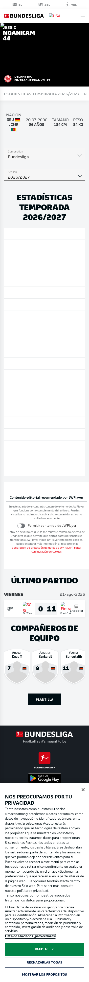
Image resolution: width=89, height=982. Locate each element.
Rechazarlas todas (44, 962)
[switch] (21, 525)
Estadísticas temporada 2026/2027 (42, 93)
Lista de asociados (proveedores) (30, 936)
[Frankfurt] (8, 78)
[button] (83, 16)
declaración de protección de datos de (42, 548)
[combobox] (44, 157)
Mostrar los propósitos (44, 974)
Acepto (41, 949)
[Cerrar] (83, 789)
